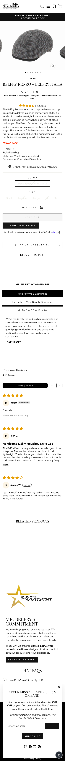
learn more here (21, 659)
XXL (56, 198)
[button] (27, 105)
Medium (22, 198)
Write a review (25, 385)
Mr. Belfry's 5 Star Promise (32, 310)
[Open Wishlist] (54, 6)
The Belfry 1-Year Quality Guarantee (32, 301)
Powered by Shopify (32, 758)
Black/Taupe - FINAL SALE (32, 183)
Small (9, 198)
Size (32, 192)
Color (32, 177)
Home (32, 78)
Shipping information (32, 245)
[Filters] (52, 385)
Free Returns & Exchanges (32, 293)
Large (36, 198)
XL (47, 198)
